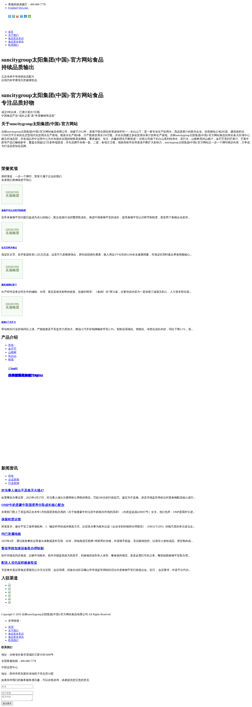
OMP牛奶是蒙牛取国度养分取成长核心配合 (32, 505)
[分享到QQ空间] (13, 16)
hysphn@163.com (18, 7)
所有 (11, 345)
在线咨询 (6, 157)
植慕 (11, 359)
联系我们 (13, 45)
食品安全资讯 (16, 41)
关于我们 (13, 35)
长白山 (12, 355)
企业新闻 (13, 479)
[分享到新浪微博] (17, 16)
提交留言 (7, 703)
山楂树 (12, 352)
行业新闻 (13, 483)
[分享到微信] (29, 16)
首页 (10, 32)
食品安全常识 (16, 38)
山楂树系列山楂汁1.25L (25, 375)
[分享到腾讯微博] (21, 16)
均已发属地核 (11, 534)
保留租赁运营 (11, 519)
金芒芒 (12, 348)
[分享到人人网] (25, 16)
